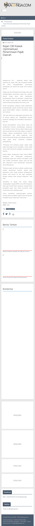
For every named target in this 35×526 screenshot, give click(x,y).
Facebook (7, 492)
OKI (7, 208)
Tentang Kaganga (8, 520)
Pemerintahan (8, 21)
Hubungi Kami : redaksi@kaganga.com (14, 523)
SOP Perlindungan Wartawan (11, 521)
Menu (4, 18)
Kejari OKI (12, 208)
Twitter (7, 504)
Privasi (29, 521)
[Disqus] (17, 320)
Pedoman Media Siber (20, 520)
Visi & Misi (23, 521)
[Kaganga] (17, 5)
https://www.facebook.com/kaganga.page (15, 497)
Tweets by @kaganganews (10, 509)
